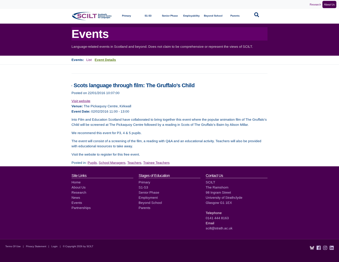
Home (76, 182)
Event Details (105, 60)
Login (54, 246)
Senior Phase (170, 15)
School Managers (112, 163)
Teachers (134, 163)
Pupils (92, 163)
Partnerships (81, 208)
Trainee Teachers (156, 163)
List (89, 60)
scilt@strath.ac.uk (219, 228)
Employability (191, 15)
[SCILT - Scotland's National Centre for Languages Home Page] (92, 16)
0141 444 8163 (217, 218)
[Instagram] (325, 248)
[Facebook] (319, 248)
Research (315, 4)
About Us (329, 4)
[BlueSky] (312, 248)
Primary (126, 15)
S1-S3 (148, 15)
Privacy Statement (36, 246)
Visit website (81, 101)
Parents (235, 15)
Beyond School (213, 15)
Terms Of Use (13, 246)
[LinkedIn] (332, 248)
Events (77, 203)
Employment (148, 197)
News (76, 197)
